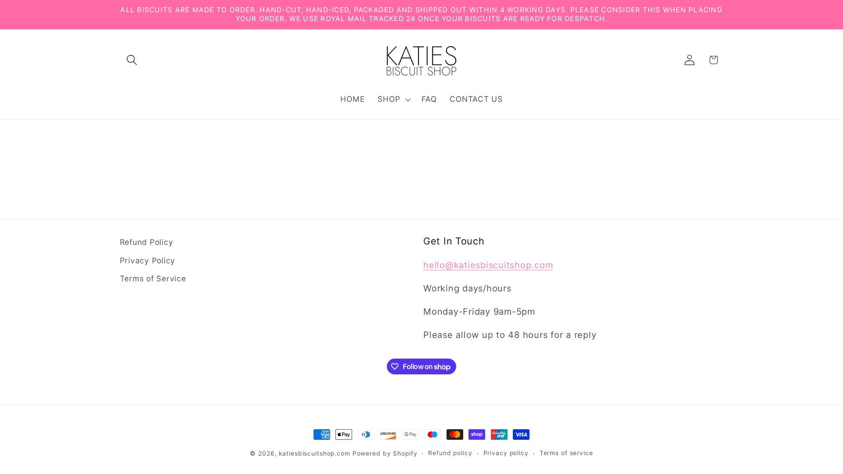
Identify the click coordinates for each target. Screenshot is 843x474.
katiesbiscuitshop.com (314, 453)
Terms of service (566, 452)
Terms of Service (153, 278)
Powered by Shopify (385, 453)
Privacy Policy (148, 260)
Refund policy (450, 452)
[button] (132, 60)
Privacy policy (506, 452)
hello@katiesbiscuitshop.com (488, 265)
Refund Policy (146, 242)
